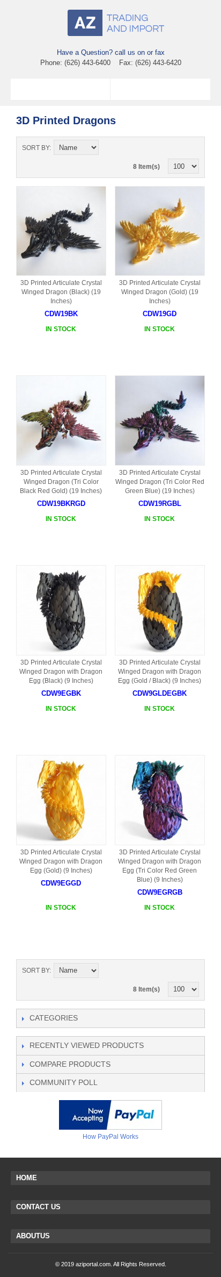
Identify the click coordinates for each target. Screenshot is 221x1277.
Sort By (35, 148)
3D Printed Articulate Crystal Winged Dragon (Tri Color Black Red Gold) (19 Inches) (61, 482)
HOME (26, 1178)
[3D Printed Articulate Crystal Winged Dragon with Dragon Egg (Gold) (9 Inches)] (61, 800)
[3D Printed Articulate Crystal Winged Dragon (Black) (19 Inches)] (61, 231)
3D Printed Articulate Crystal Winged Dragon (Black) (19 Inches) (61, 292)
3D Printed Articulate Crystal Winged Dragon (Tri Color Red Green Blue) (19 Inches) (159, 482)
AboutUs (33, 1236)
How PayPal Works (110, 1136)
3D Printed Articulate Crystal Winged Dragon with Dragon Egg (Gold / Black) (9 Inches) (159, 671)
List (191, 148)
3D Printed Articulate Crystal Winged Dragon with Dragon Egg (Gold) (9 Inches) (60, 861)
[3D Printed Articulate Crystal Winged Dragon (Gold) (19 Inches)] (160, 231)
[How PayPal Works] (110, 1115)
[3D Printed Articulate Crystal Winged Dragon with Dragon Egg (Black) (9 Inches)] (61, 610)
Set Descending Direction (108, 148)
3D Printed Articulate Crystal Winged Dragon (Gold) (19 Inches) (160, 292)
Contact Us (38, 1207)
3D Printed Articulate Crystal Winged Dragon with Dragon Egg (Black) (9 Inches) (60, 671)
